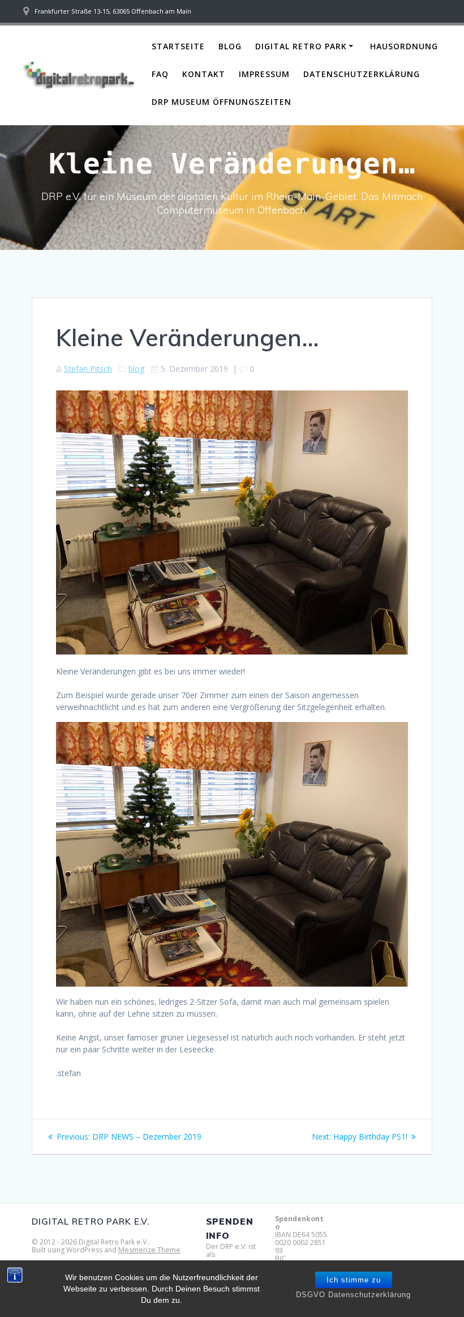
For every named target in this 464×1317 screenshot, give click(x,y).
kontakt (203, 74)
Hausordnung (404, 46)
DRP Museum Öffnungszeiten (221, 101)
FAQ (160, 74)
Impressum (264, 74)
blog (136, 368)
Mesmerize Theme (149, 1250)
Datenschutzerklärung (361, 74)
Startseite (178, 46)
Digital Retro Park (301, 46)
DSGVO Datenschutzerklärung (353, 1294)
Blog (230, 46)
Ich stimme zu (353, 1280)
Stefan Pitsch (88, 368)
